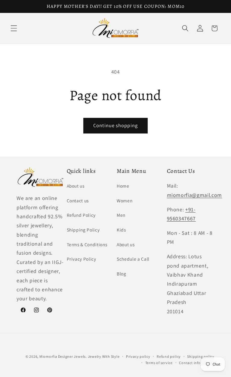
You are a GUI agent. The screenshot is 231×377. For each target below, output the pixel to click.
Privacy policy (138, 356)
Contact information (196, 362)
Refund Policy (81, 215)
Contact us (78, 201)
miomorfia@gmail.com (194, 195)
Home (123, 186)
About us (76, 186)
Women (124, 201)
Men (121, 215)
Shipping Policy (83, 230)
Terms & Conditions (87, 244)
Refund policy (169, 356)
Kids (121, 230)
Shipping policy (200, 356)
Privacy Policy (81, 259)
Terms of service (159, 362)
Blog (121, 274)
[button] (14, 28)
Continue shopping (115, 125)
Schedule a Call (133, 259)
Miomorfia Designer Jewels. (63, 356)
